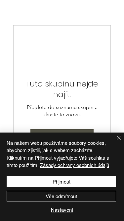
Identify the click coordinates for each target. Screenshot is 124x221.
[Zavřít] (115, 142)
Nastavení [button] (62, 209)
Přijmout (61, 181)
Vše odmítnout (61, 196)
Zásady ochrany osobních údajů (74, 164)
